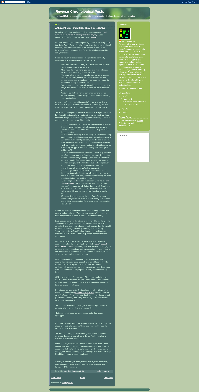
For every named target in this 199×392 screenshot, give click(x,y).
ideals (108, 43)
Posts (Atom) (67, 383)
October (127, 99)
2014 (124, 109)
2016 (124, 96)
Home (82, 378)
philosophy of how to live (84, 293)
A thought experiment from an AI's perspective (80, 28)
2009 (124, 112)
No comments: (105, 371)
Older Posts (108, 378)
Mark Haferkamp (128, 41)
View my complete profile (131, 88)
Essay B (93, 37)
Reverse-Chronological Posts (80, 11)
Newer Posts (56, 378)
